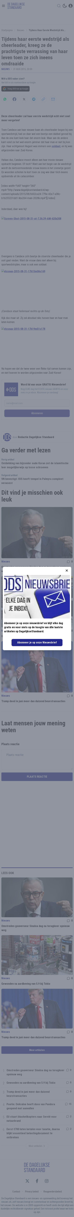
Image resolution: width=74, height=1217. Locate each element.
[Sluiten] (66, 570)
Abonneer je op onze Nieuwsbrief (37, 642)
